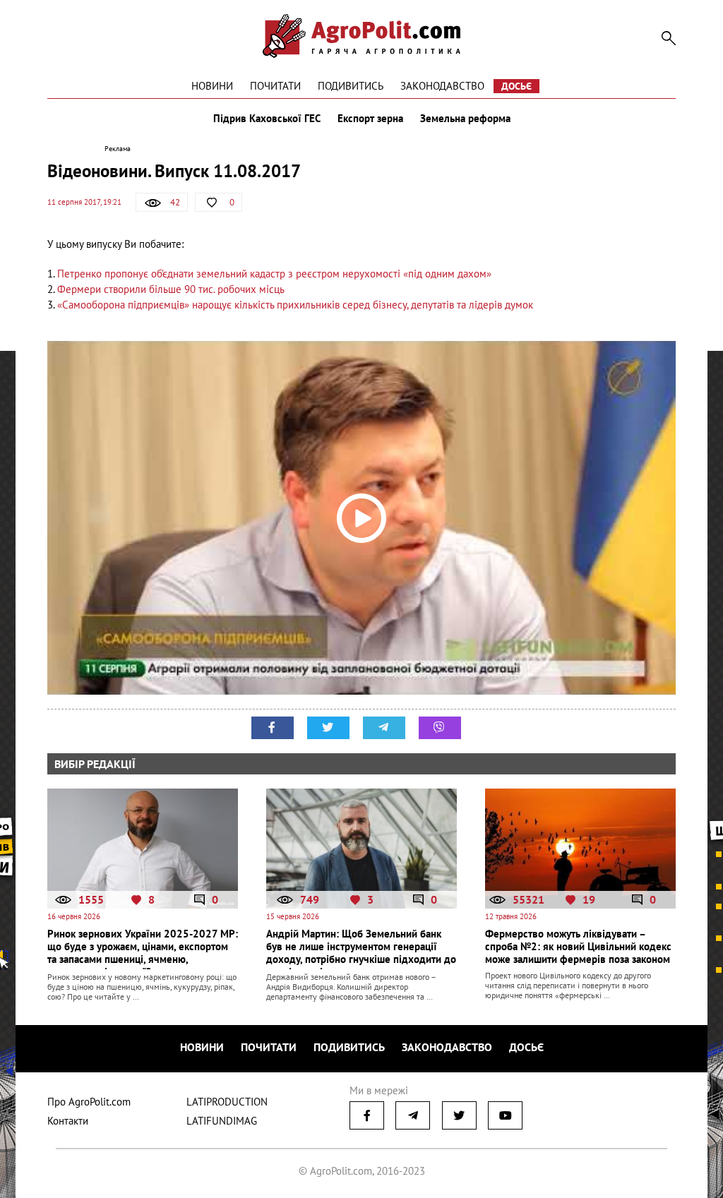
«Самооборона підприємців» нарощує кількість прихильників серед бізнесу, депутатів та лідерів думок (295, 304)
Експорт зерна (370, 118)
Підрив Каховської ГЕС (267, 118)
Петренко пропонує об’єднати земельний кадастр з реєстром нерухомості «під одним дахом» (274, 273)
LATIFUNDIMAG (221, 1120)
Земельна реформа (465, 118)
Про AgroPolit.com (89, 1101)
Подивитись (350, 85)
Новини (212, 85)
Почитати (275, 85)
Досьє (516, 86)
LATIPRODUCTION (227, 1101)
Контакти (67, 1120)
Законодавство (442, 85)
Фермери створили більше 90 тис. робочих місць (171, 289)
